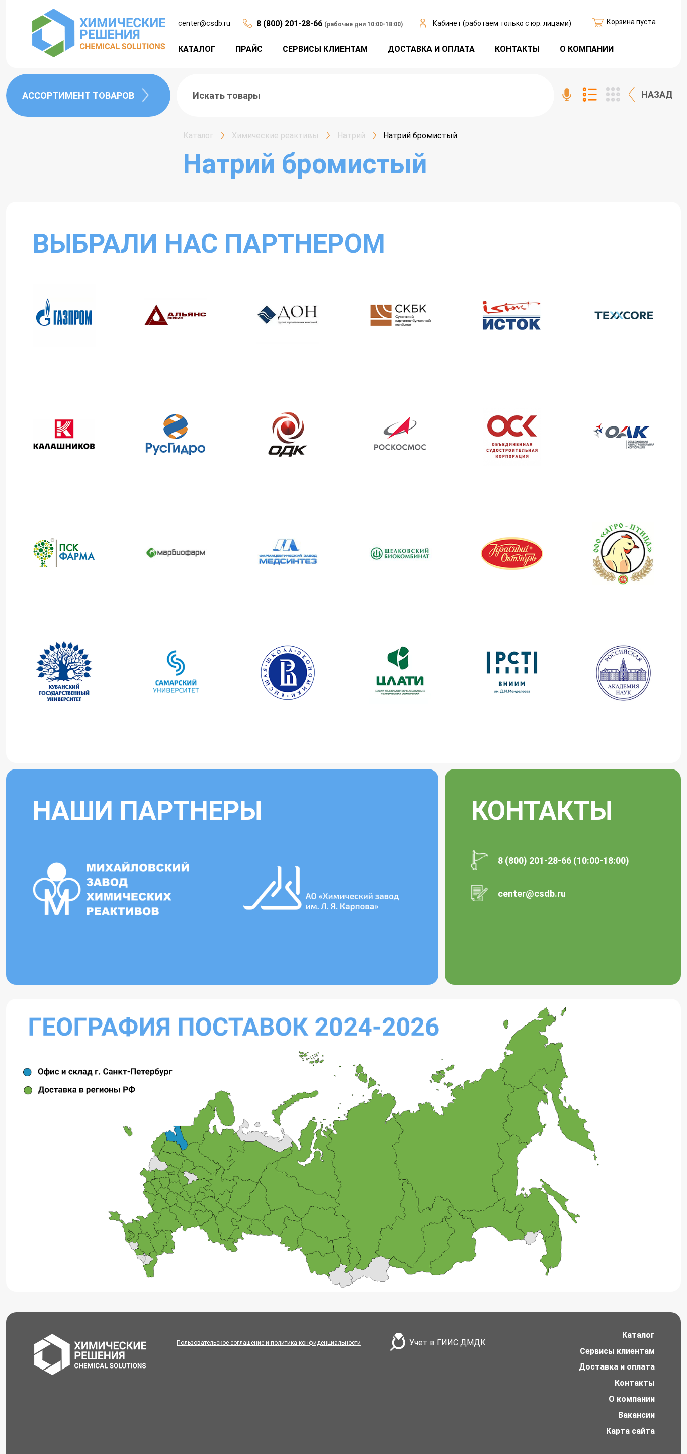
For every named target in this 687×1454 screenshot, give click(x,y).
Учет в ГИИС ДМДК (447, 1342)
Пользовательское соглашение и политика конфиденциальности (269, 1342)
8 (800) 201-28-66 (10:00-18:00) (563, 860)
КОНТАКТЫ (517, 49)
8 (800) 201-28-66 (290, 23)
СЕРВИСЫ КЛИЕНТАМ (325, 49)
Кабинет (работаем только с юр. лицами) (502, 23)
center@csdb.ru (204, 23)
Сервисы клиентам (617, 1351)
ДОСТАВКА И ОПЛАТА (431, 49)
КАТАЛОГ (196, 49)
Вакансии (636, 1415)
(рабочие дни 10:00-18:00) (363, 24)
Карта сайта (630, 1431)
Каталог (638, 1335)
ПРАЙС (249, 49)
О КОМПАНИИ (587, 49)
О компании (632, 1399)
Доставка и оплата (617, 1367)
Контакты (635, 1383)
